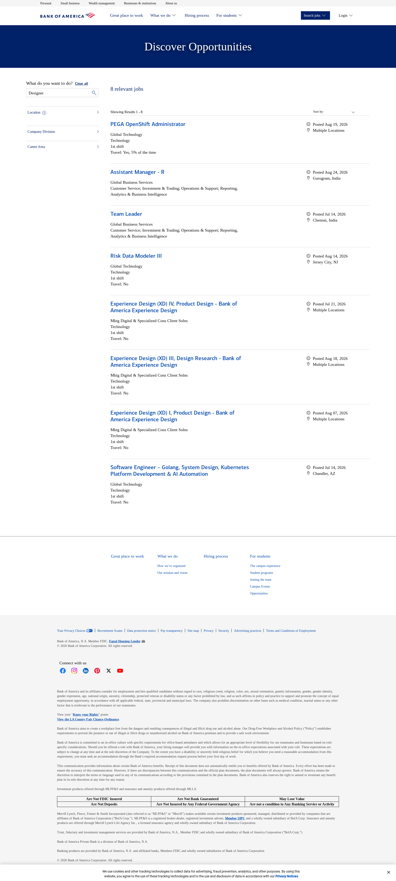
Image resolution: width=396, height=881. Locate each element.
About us (171, 3)
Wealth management (102, 3)
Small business (70, 3)
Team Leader (126, 214)
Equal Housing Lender (127, 641)
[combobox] (339, 112)
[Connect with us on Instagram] (74, 670)
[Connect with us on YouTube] (120, 670)
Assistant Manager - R (137, 172)
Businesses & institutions (140, 3)
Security (223, 630)
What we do (160, 15)
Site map (193, 630)
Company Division (41, 132)
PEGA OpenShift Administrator (147, 124)
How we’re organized (171, 566)
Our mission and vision (172, 573)
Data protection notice (141, 630)
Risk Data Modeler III (136, 256)
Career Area (36, 147)
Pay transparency (172, 630)
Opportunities (259, 593)
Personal (45, 3)
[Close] (389, 872)
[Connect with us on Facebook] (63, 670)
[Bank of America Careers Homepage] (67, 17)
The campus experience (265, 566)
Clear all (81, 84)
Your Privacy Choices (71, 630)
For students (226, 15)
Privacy (209, 630)
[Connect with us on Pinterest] (97, 670)
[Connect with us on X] (108, 670)
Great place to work (126, 15)
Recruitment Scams (109, 630)
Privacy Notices (286, 876)
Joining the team (260, 579)
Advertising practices (247, 630)
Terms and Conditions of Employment (291, 630)
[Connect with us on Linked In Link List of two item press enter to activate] (85, 670)
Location (34, 112)
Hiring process (197, 15)
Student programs (261, 573)
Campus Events (260, 586)
